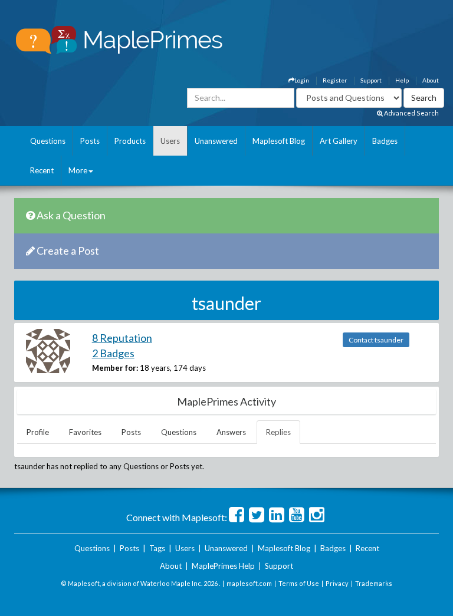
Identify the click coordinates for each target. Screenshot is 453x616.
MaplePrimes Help (223, 566)
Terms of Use (298, 583)
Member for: (115, 368)
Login (301, 80)
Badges (385, 141)
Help (402, 80)
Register (335, 80)
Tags (157, 548)
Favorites (85, 432)
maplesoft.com (249, 583)
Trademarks (373, 583)
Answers (231, 432)
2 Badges (113, 353)
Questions (47, 141)
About (430, 80)
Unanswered (216, 141)
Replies (278, 432)
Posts (90, 141)
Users (170, 141)
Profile (38, 432)
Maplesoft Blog (278, 141)
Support (371, 80)
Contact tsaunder (376, 339)
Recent (42, 170)
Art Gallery (338, 141)
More (77, 170)
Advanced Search (411, 113)
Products (130, 141)
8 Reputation (122, 337)
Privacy (337, 583)
